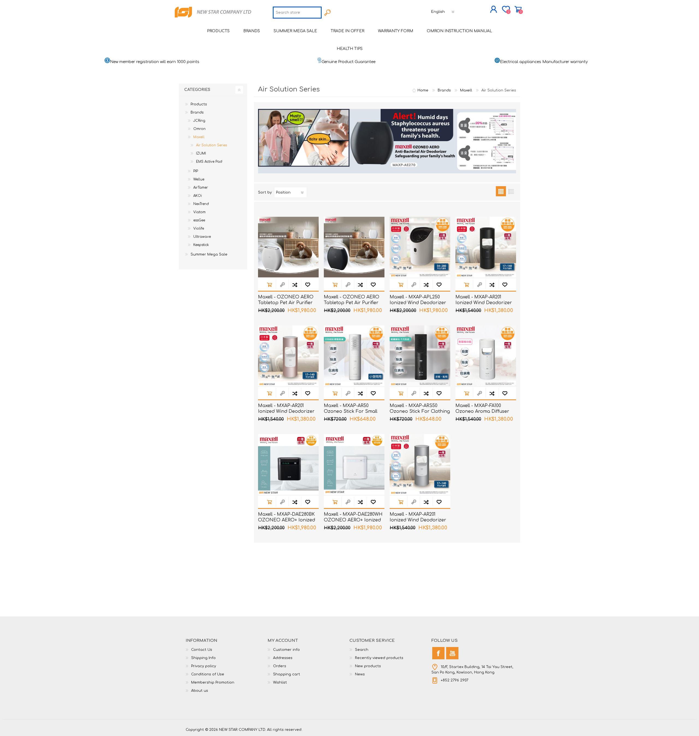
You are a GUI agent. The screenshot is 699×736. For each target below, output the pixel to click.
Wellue (198, 179)
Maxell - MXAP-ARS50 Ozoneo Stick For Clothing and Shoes (420, 411)
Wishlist (280, 682)
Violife (198, 228)
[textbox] (297, 13)
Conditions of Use (207, 674)
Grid (501, 191)
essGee (199, 220)
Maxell (199, 137)
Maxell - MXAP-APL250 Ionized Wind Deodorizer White (418, 303)
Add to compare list (294, 284)
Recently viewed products (379, 658)
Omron (199, 129)
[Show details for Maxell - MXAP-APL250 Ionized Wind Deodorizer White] (420, 247)
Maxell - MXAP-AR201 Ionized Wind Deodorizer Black (483, 303)
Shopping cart (518, 9)
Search (361, 650)
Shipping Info (203, 658)
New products (368, 666)
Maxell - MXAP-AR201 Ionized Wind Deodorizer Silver (418, 520)
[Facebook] (438, 653)
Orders (279, 666)
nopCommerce (499, 725)
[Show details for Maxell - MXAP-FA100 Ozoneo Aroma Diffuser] (485, 355)
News (360, 674)
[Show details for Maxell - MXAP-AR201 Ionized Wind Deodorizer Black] (485, 247)
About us (199, 691)
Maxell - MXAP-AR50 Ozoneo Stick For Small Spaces (350, 411)
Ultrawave (202, 237)
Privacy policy (203, 666)
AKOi (197, 196)
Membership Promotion (212, 682)
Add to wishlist (307, 284)
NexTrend (201, 204)
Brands (197, 112)
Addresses (282, 658)
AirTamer (200, 187)
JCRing (199, 121)
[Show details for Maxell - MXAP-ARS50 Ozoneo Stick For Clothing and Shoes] (420, 355)
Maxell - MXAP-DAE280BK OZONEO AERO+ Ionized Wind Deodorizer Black (286, 520)
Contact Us (201, 650)
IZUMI (201, 153)
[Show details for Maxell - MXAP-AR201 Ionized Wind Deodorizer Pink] (288, 355)
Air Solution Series (211, 145)
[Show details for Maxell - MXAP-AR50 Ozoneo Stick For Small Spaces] (354, 355)
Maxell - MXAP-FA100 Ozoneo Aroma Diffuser (482, 408)
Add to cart (269, 284)
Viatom (199, 212)
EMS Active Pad (209, 162)
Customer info (286, 650)
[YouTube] (452, 653)
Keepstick (201, 245)
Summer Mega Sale (209, 254)
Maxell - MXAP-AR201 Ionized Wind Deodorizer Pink (286, 411)
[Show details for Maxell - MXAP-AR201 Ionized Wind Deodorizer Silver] (420, 464)
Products (199, 104)
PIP (195, 171)
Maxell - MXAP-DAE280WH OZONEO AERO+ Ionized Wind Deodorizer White (353, 520)
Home (422, 90)
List (511, 191)
